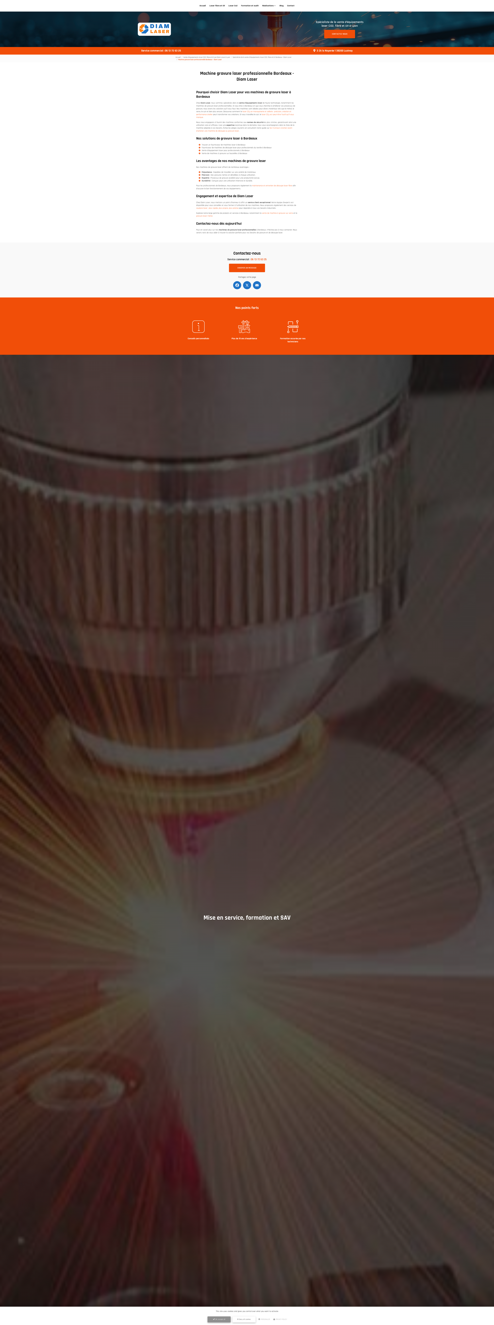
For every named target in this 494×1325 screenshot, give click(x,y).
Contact (290, 5)
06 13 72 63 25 (173, 50)
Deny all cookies (245, 1319)
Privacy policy (281, 1319)
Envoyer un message (247, 268)
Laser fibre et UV (217, 5)
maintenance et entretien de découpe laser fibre (272, 185)
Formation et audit (250, 5)
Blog (282, 5)
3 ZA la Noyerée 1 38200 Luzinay (335, 50)
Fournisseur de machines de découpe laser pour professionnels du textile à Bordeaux (237, 147)
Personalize (265, 1319)
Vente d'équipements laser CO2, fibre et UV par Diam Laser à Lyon (206, 57)
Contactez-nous (339, 34)
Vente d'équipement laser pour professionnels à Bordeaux (226, 150)
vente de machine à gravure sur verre (277, 213)
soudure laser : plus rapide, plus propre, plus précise (217, 208)
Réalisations (268, 5)
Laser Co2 (232, 5)
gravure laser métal (204, 216)
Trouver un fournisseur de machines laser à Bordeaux (223, 144)
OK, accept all (220, 1319)
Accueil (203, 5)
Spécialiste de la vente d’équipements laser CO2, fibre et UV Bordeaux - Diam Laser (262, 57)
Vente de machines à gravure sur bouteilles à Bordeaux (224, 153)
